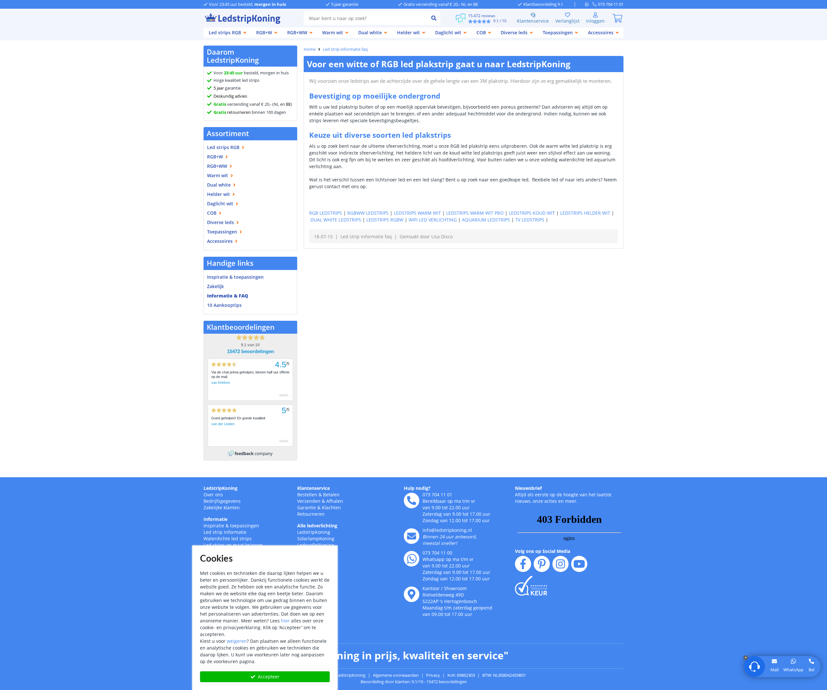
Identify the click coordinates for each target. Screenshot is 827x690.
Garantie (306, 507)
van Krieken (220, 382)
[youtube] (579, 564)
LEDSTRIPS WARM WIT (417, 213)
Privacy (433, 675)
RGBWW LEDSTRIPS (368, 213)
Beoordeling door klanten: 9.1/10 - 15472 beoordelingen (414, 682)
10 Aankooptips (224, 305)
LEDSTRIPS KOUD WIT (532, 213)
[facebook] (523, 564)
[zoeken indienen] (433, 18)
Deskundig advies (230, 96)
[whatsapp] (588, 4)
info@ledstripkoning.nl (447, 530)
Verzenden (308, 501)
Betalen (331, 494)
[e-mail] (411, 536)
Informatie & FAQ (227, 296)
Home (310, 49)
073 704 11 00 (437, 553)
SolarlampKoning (315, 538)
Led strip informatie (225, 532)
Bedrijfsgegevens (222, 501)
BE (288, 104)
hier (285, 621)
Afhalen (334, 501)
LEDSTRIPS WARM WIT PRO (475, 213)
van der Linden (223, 424)
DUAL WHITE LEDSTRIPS (335, 220)
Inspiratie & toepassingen (231, 526)
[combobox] (365, 18)
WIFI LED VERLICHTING (433, 220)
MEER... (285, 395)
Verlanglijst (567, 21)
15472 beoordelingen (250, 351)
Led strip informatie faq (345, 49)
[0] (617, 18)
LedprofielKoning (315, 545)
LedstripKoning (220, 488)
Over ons (213, 494)
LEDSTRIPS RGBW (384, 220)
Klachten (331, 507)
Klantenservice (533, 21)
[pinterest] (542, 564)
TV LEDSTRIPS (529, 220)
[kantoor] (411, 594)
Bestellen (307, 494)
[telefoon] (411, 500)
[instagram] (560, 564)
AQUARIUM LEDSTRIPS (486, 220)
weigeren (237, 641)
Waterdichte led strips (228, 538)
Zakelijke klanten (222, 507)
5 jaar (219, 88)
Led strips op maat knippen (233, 545)
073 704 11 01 (437, 494)
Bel (811, 670)
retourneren (232, 112)
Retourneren (311, 514)
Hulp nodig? (417, 488)
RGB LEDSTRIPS (325, 213)
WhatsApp (793, 670)
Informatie (215, 519)
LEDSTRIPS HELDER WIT (585, 213)
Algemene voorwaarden (396, 675)
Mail (774, 670)
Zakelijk (215, 286)
